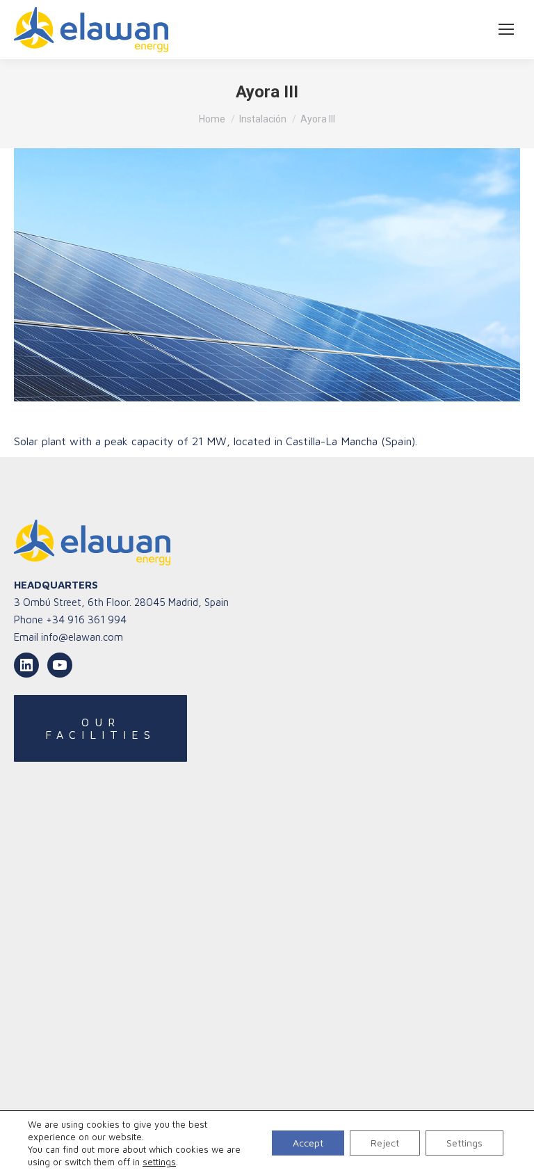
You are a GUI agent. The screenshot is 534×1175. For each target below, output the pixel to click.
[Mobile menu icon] (506, 29)
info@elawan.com (82, 637)
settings (159, 1161)
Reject (385, 1143)
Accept (308, 1143)
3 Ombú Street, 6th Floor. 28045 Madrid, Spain (121, 602)
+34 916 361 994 (86, 619)
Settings (464, 1143)
